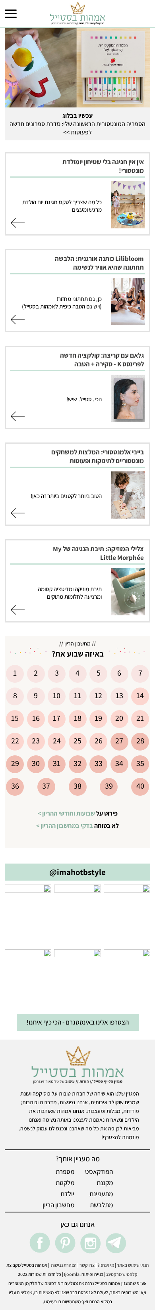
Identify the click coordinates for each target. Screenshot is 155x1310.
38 (77, 786)
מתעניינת (101, 1193)
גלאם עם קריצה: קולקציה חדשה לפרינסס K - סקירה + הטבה (102, 359)
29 (15, 763)
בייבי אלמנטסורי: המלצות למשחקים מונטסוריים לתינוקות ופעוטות (97, 456)
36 (15, 786)
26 (99, 740)
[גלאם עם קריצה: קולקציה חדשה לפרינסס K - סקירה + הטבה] (128, 419)
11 (77, 695)
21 (140, 718)
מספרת (65, 1171)
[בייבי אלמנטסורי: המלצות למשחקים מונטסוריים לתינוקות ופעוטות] (128, 516)
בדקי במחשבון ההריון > (64, 826)
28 (140, 740)
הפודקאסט (99, 1171)
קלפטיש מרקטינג (122, 1274)
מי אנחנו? (105, 1265)
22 (15, 740)
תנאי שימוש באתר (133, 1265)
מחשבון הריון (58, 1205)
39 (109, 786)
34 (119, 763)
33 (99, 763)
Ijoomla (71, 1274)
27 (119, 740)
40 (140, 786)
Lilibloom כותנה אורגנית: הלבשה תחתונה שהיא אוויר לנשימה (99, 263)
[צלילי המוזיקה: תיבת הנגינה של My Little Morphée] (128, 613)
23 (36, 740)
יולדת (67, 1193)
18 (77, 718)
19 (98, 718)
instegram (90, 1243)
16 (36, 718)
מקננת (105, 1182)
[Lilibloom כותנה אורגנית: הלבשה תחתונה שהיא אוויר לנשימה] (128, 322)
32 (77, 763)
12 (98, 695)
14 (140, 695)
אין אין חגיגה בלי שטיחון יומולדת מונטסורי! (103, 166)
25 (77, 740)
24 (57, 740)
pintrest (65, 1243)
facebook (39, 1243)
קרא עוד (18, 224)
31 (56, 763)
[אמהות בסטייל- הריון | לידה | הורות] (77, 12)
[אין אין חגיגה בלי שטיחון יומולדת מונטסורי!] (128, 226)
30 (36, 763)
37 (46, 786)
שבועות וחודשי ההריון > (66, 813)
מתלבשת (101, 1205)
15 (15, 718)
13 (119, 695)
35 (140, 763)
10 (56, 695)
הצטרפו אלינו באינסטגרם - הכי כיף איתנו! (78, 1022)
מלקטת (65, 1182)
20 (119, 718)
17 (56, 718)
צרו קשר (87, 1265)
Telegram (115, 1243)
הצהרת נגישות (63, 1265)
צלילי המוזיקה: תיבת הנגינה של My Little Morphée (98, 553)
